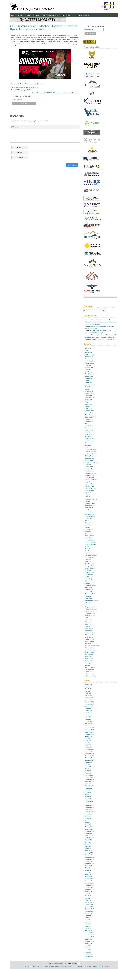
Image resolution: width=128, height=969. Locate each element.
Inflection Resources (90, 479)
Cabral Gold (88, 382)
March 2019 (88, 876)
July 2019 (87, 868)
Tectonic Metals (89, 641)
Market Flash (88, 531)
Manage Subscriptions (61, 966)
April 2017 (88, 926)
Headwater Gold (89, 469)
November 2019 (89, 859)
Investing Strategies (90, 488)
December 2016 (89, 935)
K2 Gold (87, 497)
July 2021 (87, 816)
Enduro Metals (89, 421)
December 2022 (89, 779)
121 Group (88, 348)
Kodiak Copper (89, 507)
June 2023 (88, 766)
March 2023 (88, 773)
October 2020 (88, 835)
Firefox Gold (88, 436)
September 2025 (89, 708)
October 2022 (88, 784)
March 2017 (88, 928)
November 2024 (89, 730)
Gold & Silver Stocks (31, 83)
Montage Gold (89, 546)
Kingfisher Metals (90, 503)
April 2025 (88, 719)
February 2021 (89, 827)
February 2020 (89, 853)
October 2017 (88, 913)
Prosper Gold (88, 592)
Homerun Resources (90, 473)
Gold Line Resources (91, 451)
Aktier (86, 350)
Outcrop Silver (89, 576)
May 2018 (88, 898)
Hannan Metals (89, 466)
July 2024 (87, 738)
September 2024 (89, 734)
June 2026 (88, 689)
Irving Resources (89, 490)
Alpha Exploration (90, 354)
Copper (87, 402)
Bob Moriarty (88, 372)
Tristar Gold (88, 661)
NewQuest (88, 559)
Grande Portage (89, 460)
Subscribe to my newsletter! (94, 26)
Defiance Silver (89, 413)
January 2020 (88, 855)
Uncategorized (89, 663)
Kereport (87, 501)
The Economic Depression (92, 645)
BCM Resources (89, 365)
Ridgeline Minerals (90, 607)
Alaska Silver (88, 352)
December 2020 (89, 831)
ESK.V (87, 423)
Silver (86, 617)
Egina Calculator (83, 15)
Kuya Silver (88, 510)
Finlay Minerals (89, 434)
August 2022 (88, 788)
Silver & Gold (87, 966)
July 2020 (87, 842)
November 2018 (89, 885)
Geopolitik (88, 445)
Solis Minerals (89, 628)
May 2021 (88, 820)
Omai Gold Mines (90, 568)
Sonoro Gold (88, 630)
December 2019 (89, 857)
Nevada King (88, 551)
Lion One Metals (89, 514)
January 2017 (88, 932)
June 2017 (88, 922)
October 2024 (88, 732)
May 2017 (88, 924)
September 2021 (89, 812)
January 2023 (88, 777)
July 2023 (87, 764)
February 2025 (89, 723)
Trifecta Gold (88, 656)
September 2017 (89, 915)
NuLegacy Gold (89, 566)
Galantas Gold (89, 443)
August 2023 (88, 762)
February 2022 (89, 801)
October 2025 (88, 706)
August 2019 (88, 866)
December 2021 (89, 805)
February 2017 (89, 930)
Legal (20, 15)
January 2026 (88, 699)
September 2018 (89, 889)
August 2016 (88, 943)
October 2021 (88, 809)
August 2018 (88, 891)
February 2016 (89, 956)
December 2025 (89, 702)
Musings (87, 548)
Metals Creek (88, 538)
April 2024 (88, 745)
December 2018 (89, 883)
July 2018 (87, 894)
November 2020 (89, 833)
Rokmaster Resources (91, 609)
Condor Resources (90, 397)
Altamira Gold (89, 356)
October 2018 (88, 887)
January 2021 (88, 829)
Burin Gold (88, 380)
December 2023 (89, 753)
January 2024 (88, 751)
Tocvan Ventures (89, 652)
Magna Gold (88, 523)
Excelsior (87, 428)
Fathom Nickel (89, 430)
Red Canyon (88, 602)
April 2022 (88, 796)
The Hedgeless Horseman (55, 963)
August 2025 (88, 710)
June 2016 (88, 947)
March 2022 (88, 799)
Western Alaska (89, 669)
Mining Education (67, 15)
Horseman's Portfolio (90, 475)
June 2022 (88, 792)
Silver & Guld (88, 620)
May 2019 (88, 872)
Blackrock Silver (89, 367)
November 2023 (89, 756)
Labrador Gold (89, 512)
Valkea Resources (90, 667)
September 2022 (89, 786)
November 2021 (89, 807)
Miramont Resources (90, 542)
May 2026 (88, 691)
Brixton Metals (89, 378)
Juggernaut (88, 494)
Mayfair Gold (88, 533)
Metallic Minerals (89, 535)
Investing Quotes (89, 486)
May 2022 (88, 794)
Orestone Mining (89, 572)
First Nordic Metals (90, 438)
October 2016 (88, 939)
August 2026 (88, 684)
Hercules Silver (89, 471)
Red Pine (87, 604)
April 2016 (88, 952)
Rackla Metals (89, 598)
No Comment (42, 83)
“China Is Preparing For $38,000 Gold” (105, 339)
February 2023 (89, 775)
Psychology (88, 596)
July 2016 (87, 945)
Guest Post (88, 464)
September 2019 (89, 863)
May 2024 (88, 743)
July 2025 (87, 712)
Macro (87, 520)
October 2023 (88, 758)
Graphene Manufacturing (91, 462)
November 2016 (89, 937)
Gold (86, 447)
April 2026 (88, 693)
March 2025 (88, 721)
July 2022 (87, 790)
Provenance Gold (90, 594)
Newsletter (88, 561)
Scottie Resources (90, 613)
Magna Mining (89, 525)
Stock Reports (89, 637)
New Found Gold (89, 557)
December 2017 (89, 909)
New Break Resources (91, 555)
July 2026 (87, 687)
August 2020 (88, 840)
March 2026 (88, 695)
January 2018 (88, 906)
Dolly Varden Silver (90, 417)
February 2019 (89, 878)
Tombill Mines (89, 654)
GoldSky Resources (90, 456)
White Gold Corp (89, 673)
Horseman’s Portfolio (44, 966)
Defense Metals (89, 410)
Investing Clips (89, 484)
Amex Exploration (90, 359)
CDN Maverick (89, 391)
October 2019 (88, 861)
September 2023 (89, 760)
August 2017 (88, 917)
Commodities (88, 395)
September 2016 (89, 941)
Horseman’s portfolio (50, 15)
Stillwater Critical (89, 635)
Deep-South (88, 408)
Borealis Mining (89, 374)
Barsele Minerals (89, 363)
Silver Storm (88, 622)
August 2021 (88, 814)
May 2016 (88, 950)
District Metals (89, 415)
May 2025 (88, 717)
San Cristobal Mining (90, 611)
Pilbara (87, 581)
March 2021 (88, 825)
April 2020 (88, 848)
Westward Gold (89, 671)
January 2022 (88, 803)
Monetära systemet (90, 544)
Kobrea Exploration (90, 505)
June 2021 (88, 818)
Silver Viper (88, 624)
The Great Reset (89, 648)
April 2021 (88, 822)
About (28, 15)
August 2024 (88, 736)
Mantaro (87, 527)
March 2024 (88, 747)
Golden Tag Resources (91, 453)
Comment (16, 127)
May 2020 (88, 846)
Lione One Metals (90, 516)
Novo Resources (89, 563)
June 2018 (88, 896)
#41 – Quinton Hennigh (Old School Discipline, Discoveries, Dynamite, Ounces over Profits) (44, 27)
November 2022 (89, 781)
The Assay (88, 643)
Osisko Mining (89, 574)
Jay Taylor (88, 492)
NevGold (87, 553)
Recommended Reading (91, 600)
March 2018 (88, 902)
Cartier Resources (90, 384)
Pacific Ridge (88, 579)
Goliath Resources (90, 458)
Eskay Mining (89, 425)
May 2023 (88, 768)
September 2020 (89, 837)
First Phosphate (89, 441)
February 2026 (89, 697)
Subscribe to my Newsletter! (22, 96)
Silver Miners (95, 966)
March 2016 (88, 954)
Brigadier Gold (89, 376)
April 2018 (88, 900)
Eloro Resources (89, 419)
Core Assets (88, 404)
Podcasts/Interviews (90, 585)
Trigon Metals (89, 658)
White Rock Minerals (90, 676)
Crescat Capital (89, 406)
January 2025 (88, 725)
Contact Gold (88, 400)
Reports (36, 15)
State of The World (90, 632)
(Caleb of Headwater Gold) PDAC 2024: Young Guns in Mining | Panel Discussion (55, 93)
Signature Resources (91, 615)
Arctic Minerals (89, 361)
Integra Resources (90, 482)
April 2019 (88, 874)
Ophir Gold (88, 570)
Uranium (87, 665)
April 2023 (88, 771)
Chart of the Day (89, 393)
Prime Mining (88, 587)
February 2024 (89, 749)
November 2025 (89, 704)
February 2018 (89, 904)
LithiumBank (88, 518)
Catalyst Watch (23, 966)
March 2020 (88, 850)
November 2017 (89, 911)
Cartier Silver (88, 387)
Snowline (87, 626)
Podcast (87, 583)
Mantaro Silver (89, 529)
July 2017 (87, 919)
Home (13, 15)
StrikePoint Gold (89, 639)
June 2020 (88, 844)
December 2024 (89, 727)
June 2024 (88, 740)
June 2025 (88, 715)
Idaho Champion (89, 477)
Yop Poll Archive (104, 966)
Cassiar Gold (88, 389)
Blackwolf (87, 369)
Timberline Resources (91, 650)
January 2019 (88, 881)
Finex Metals (88, 432)
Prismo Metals (89, 589)
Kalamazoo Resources (91, 499)
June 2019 (88, 870)
